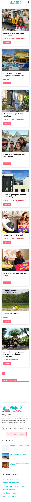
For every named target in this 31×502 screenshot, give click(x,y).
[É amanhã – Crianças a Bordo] (5, 448)
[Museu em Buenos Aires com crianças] (5, 465)
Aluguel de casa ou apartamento (9, 8)
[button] (28, 2)
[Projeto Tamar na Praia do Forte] (5, 456)
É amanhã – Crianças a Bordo (19, 445)
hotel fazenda (23, 8)
